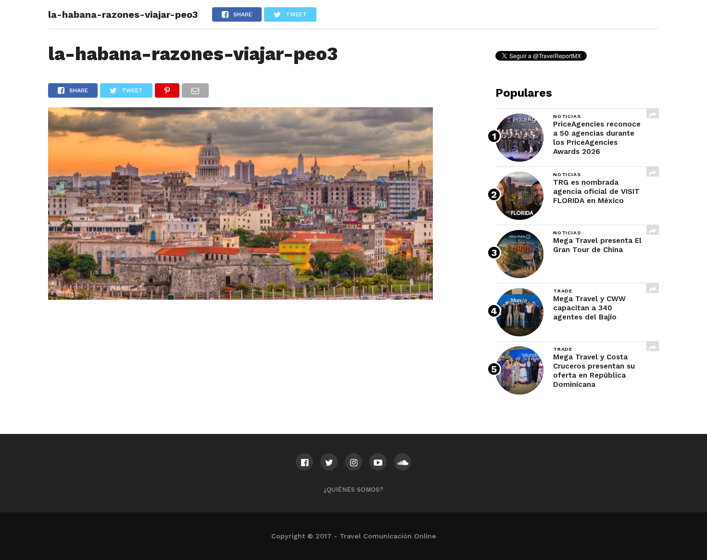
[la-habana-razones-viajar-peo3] (240, 296)
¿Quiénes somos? (353, 489)
